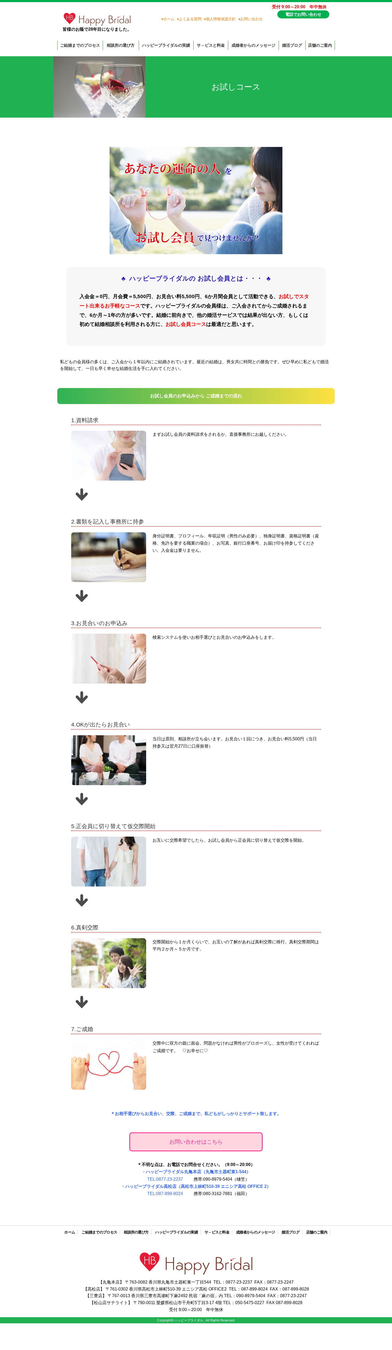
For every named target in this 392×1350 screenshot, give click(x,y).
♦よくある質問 (189, 19)
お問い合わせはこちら (196, 1142)
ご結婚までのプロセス (80, 45)
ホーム (69, 1232)
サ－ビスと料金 (211, 45)
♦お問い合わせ (250, 19)
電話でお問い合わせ (303, 14)
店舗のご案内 (320, 45)
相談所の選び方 (121, 45)
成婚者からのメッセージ (253, 45)
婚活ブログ (292, 45)
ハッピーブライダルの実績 (166, 45)
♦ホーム (167, 19)
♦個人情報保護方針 (220, 19)
